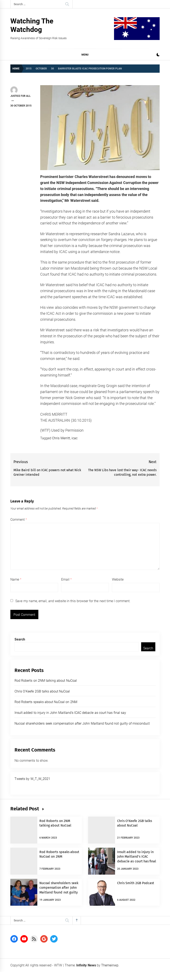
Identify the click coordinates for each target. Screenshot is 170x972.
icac (75, 438)
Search (20, 639)
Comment (18, 520)
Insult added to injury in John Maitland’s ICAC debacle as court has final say (70, 713)
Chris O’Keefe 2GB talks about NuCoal (42, 691)
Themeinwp (109, 965)
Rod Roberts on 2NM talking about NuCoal (46, 681)
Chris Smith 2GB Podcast (135, 883)
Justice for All (20, 95)
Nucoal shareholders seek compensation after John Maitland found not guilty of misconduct (82, 723)
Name (15, 579)
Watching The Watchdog (31, 25)
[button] (158, 55)
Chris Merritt (61, 438)
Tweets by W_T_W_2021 (32, 779)
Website (118, 579)
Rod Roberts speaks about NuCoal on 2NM (46, 702)
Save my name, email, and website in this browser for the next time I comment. (72, 601)
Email (66, 579)
